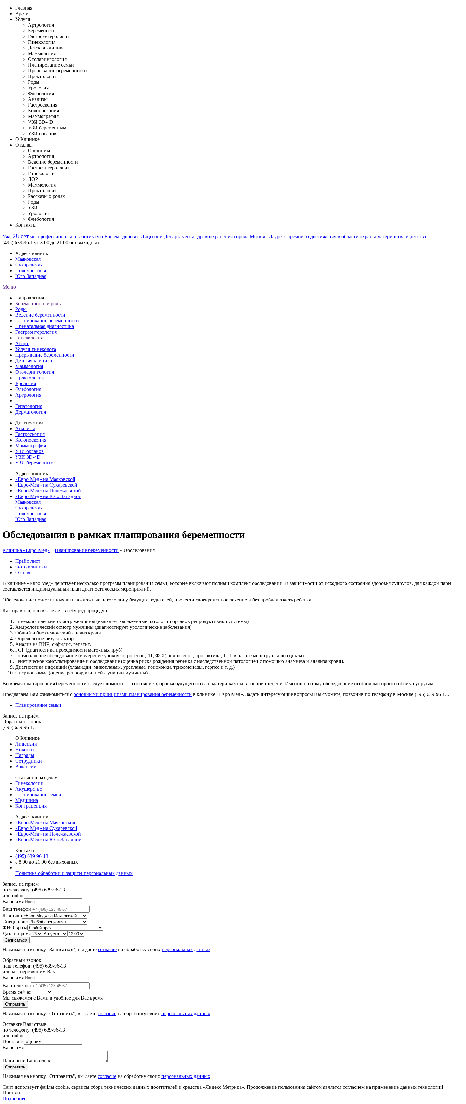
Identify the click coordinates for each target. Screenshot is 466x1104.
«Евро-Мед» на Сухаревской (46, 485)
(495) (31, 856)
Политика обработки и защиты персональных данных (74, 873)
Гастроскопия (30, 434)
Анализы (25, 428)
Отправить (15, 1004)
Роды (21, 309)
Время (9, 992)
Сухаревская (28, 264)
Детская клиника (33, 360)
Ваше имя (13, 901)
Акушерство (28, 789)
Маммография (30, 445)
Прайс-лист (27, 561)
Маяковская (28, 259)
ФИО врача (15, 927)
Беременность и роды (38, 303)
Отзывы (24, 145)
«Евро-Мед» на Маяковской (45, 479)
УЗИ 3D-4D (28, 457)
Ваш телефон (17, 909)
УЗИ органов (29, 451)
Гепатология (28, 406)
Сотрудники (28, 761)
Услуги (22, 19)
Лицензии (26, 743)
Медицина (26, 800)
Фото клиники (31, 566)
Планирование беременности (47, 320)
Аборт (22, 343)
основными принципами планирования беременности (133, 694)
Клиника (12, 915)
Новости (24, 749)
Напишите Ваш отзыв (26, 1060)
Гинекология (29, 337)
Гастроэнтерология (36, 332)
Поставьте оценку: (22, 1041)
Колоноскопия (30, 440)
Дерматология (30, 412)
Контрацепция (31, 806)
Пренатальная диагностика (44, 326)
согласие (107, 949)
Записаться (16, 940)
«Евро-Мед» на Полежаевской (48, 490)
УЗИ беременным (34, 462)
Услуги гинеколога (35, 349)
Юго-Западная (30, 276)
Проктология (29, 377)
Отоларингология (34, 372)
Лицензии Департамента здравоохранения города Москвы (205, 236)
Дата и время (17, 933)
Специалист (16, 921)
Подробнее (14, 1098)
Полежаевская (30, 270)
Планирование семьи (38, 705)
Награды (24, 755)
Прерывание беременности (44, 355)
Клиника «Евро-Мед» (26, 550)
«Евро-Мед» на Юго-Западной (48, 496)
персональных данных (186, 949)
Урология (25, 383)
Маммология (29, 366)
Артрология (28, 395)
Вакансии (25, 766)
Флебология (28, 389)
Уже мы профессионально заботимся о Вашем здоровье (72, 236)
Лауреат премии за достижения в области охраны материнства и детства (347, 236)
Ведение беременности (40, 315)
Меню (9, 287)
